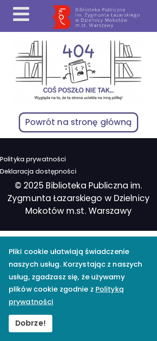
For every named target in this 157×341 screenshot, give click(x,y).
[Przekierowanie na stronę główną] (103, 17)
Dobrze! (30, 323)
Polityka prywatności (33, 159)
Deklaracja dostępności (38, 171)
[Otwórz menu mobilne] (21, 15)
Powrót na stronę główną (78, 122)
